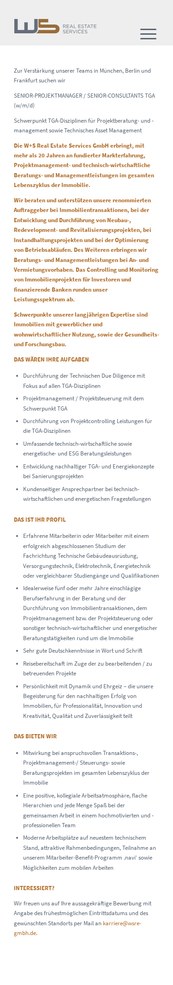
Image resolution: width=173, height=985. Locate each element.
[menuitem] (148, 34)
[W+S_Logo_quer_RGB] (57, 26)
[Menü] (148, 34)
